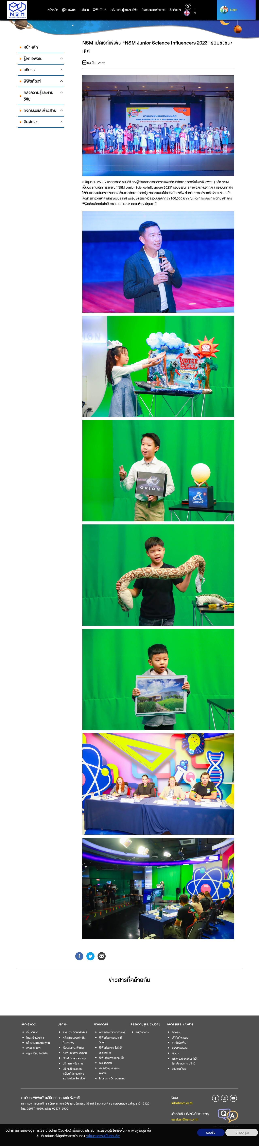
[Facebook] (79, 956)
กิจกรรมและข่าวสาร (154, 10)
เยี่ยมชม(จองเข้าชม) (73, 1047)
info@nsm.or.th (182, 1103)
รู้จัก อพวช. (69, 10)
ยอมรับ (210, 1132)
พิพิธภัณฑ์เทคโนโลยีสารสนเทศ (110, 1050)
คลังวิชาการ (142, 1032)
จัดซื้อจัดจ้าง (179, 1042)
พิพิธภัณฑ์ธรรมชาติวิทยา (110, 1040)
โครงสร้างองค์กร (35, 1037)
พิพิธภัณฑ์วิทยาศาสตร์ (112, 1032)
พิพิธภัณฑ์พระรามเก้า (111, 1057)
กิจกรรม (176, 1032)
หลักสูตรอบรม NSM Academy (74, 1040)
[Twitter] (90, 956)
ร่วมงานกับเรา (179, 1068)
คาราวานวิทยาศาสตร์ (75, 1032)
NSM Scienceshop (74, 1058)
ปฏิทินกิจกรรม (180, 1037)
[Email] (102, 956)
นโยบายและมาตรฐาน (38, 1042)
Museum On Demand (112, 1078)
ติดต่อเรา (175, 10)
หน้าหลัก (53, 10)
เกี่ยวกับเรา (32, 1032)
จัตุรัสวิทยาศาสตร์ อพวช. (109, 1071)
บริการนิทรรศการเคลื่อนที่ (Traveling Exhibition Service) (74, 1073)
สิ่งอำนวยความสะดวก (75, 1052)
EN (193, 13)
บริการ (85, 10)
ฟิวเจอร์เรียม (106, 1063)
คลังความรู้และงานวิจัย (124, 10)
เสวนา (175, 1053)
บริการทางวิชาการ (73, 1063)
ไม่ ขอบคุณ (242, 1132)
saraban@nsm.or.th (184, 1119)
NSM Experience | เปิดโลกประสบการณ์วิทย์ (185, 1061)
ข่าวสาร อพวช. (180, 1048)
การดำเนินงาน (34, 1048)
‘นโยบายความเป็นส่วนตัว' (103, 1136)
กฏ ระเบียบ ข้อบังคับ (37, 1053)
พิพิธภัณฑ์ (99, 10)
